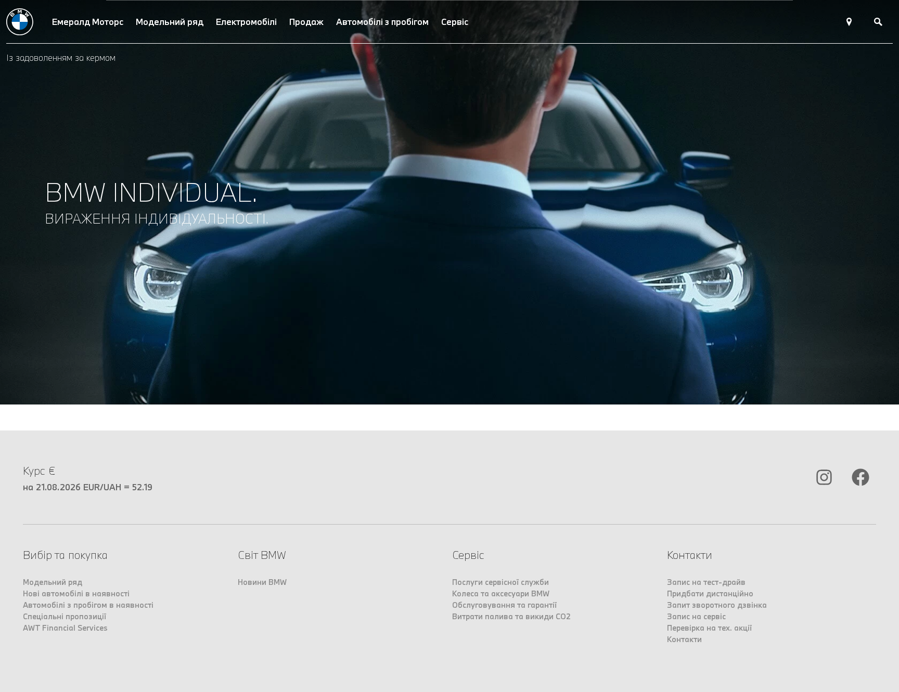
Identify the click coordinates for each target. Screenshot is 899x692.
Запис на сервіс (696, 616)
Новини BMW (262, 582)
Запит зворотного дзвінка (717, 605)
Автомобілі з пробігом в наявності (88, 605)
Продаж (306, 21)
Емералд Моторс (87, 21)
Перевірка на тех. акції (709, 628)
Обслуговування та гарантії (504, 605)
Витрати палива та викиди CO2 (511, 616)
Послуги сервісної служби (500, 582)
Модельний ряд (169, 21)
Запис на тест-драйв (706, 582)
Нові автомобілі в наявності (76, 593)
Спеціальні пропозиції (64, 616)
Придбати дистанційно (710, 593)
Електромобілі (246, 21)
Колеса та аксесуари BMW (500, 593)
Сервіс (454, 21)
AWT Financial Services (65, 628)
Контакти (684, 639)
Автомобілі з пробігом (382, 21)
